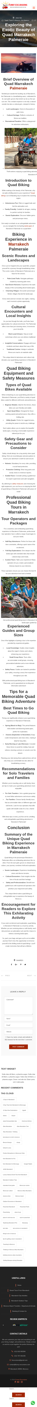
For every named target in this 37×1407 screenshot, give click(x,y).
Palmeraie (18, 88)
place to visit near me (9, 1217)
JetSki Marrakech (8, 1169)
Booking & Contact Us (19, 1311)
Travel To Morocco (14, 20)
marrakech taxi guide (9, 1185)
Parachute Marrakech (9, 1207)
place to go (18, 1212)
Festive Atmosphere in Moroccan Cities (14, 1153)
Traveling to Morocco (9, 1244)
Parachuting (6, 1212)
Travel (6, 20)
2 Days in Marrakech (8, 1099)
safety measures (17, 484)
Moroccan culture (8, 1190)
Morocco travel (19, 1196)
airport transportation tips (10, 1121)
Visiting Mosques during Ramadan (12, 1260)
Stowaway (25, 1223)
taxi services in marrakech (20, 1228)
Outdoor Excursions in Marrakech (12, 1201)
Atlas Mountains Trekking (10, 1132)
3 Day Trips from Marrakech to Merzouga (14, 1105)
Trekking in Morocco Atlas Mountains (13, 1249)
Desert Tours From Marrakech (19, 1290)
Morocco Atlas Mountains (25, 1190)
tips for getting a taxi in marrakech (12, 1239)
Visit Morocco (25, 20)
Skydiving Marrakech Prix (10, 1223)
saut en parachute (25, 1217)
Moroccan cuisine (24, 1185)
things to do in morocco (9, 1233)
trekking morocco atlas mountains (12, 1255)
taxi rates (5, 1228)
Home (19, 1285)
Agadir (24, 1110)
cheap (18, 1142)
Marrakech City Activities (19, 1295)
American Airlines (27, 1121)
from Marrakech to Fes (9, 1158)
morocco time (6, 1196)
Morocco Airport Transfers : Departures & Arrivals (19, 1306)
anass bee (19, 18)
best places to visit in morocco (11, 1137)
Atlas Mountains (7, 1126)
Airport (13, 1115)
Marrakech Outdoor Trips (10, 1180)
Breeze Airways (7, 1142)
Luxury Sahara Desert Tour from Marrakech (15, 1174)
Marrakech (18, 244)
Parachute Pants (24, 1207)
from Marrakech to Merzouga (11, 1164)
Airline (5, 1115)
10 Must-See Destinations (10, 1110)
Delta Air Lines (7, 1148)
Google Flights (28, 1164)
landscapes (28, 226)
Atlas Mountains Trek (23, 1126)
